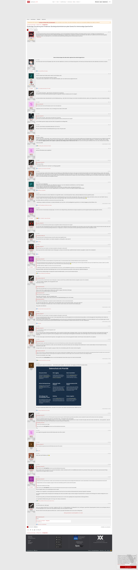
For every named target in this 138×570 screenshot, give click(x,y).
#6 (110, 113)
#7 (110, 124)
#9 (110, 148)
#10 (110, 160)
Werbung (29, 543)
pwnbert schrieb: (39, 115)
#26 (110, 442)
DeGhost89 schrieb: (40, 286)
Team (29, 541)
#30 (110, 503)
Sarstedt (33, 69)
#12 (110, 182)
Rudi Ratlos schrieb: (40, 162)
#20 (110, 311)
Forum (28, 19)
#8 (110, 135)
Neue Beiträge (33, 19)
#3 (110, 73)
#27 (110, 453)
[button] (55, 1)
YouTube (59, 539)
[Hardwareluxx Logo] (32, 2)
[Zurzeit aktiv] (31, 78)
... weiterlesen (38, 37)
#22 (110, 339)
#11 (110, 171)
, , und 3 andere (44, 145)
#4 (110, 91)
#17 (110, 244)
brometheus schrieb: (40, 235)
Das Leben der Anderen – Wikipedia (43, 520)
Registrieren (44, 19)
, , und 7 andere (44, 88)
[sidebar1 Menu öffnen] (110, 2)
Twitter (58, 542)
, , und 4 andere (44, 410)
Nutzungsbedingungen (95, 550)
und (41, 190)
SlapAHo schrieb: (39, 444)
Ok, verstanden (128, 567)
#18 (110, 256)
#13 (110, 193)
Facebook (59, 537)
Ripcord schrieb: (39, 104)
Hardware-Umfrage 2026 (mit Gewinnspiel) (47, 22)
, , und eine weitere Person (44, 308)
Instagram (59, 544)
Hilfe (105, 550)
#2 (110, 59)
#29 (110, 476)
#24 (110, 413)
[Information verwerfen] (109, 22)
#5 (110, 102)
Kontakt (29, 540)
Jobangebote (30, 542)
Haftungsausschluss (31, 538)
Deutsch (36, 550)
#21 (110, 326)
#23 (110, 363)
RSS (58, 546)
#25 (110, 430)
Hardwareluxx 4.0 (30, 550)
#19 (110, 276)
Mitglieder (38, 19)
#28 (110, 464)
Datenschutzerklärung (121, 564)
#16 (110, 233)
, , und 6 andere (44, 218)
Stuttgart (33, 111)
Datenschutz (30, 537)
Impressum (30, 536)
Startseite (108, 550)
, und (44, 273)
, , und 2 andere (45, 205)
